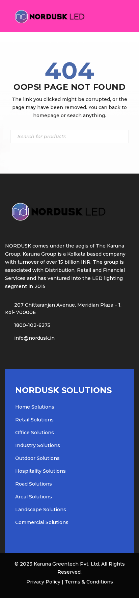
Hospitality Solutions (40, 471)
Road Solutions (33, 484)
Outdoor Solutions (37, 458)
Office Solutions (34, 433)
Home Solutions (34, 407)
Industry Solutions (37, 445)
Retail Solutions (34, 420)
